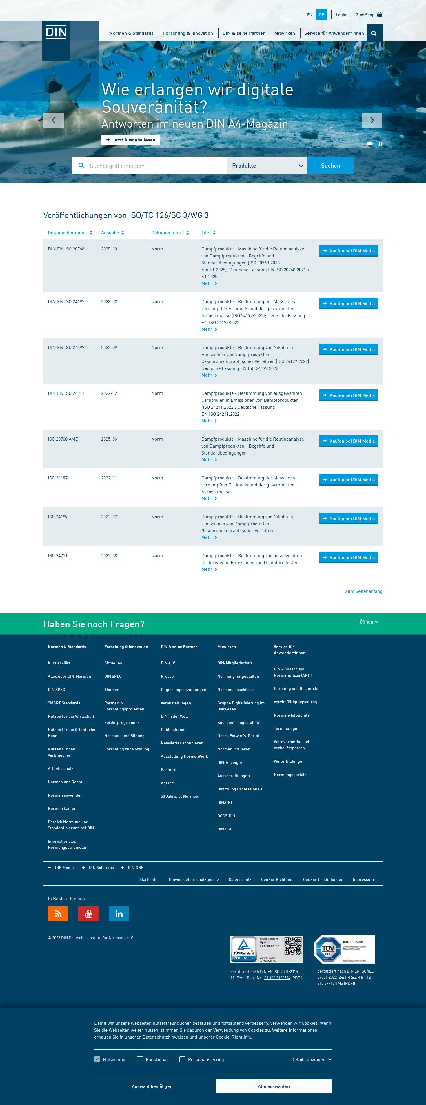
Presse (167, 676)
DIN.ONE (225, 802)
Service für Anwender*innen (334, 33)
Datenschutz (240, 879)
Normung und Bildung (124, 735)
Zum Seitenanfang (364, 591)
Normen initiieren (233, 748)
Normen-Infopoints (292, 714)
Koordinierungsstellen (238, 722)
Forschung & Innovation (188, 33)
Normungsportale (290, 774)
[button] (311, 1059)
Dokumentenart (168, 232)
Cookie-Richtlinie (233, 1036)
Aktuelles (113, 662)
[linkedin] (119, 913)
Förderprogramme (121, 722)
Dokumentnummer (69, 232)
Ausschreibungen (233, 775)
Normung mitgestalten (238, 676)
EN (309, 14)
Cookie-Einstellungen (323, 879)
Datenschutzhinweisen (165, 1036)
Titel (207, 232)
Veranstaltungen (176, 702)
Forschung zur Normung (126, 748)
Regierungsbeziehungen (183, 689)
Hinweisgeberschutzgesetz (194, 879)
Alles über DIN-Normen (69, 676)
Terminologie (286, 728)
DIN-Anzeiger (230, 762)
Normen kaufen (62, 808)
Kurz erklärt (59, 662)
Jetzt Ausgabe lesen (133, 139)
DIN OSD (224, 828)
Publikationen (174, 729)
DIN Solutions (101, 867)
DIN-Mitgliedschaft (234, 662)
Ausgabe (111, 232)
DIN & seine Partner (244, 33)
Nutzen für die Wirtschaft (71, 716)
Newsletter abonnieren (182, 742)
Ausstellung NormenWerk (184, 756)
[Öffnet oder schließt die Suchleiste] (375, 33)
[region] (212, 1046)
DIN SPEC (56, 689)
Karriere (168, 769)
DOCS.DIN (226, 815)
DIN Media (64, 867)
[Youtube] (88, 913)
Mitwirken (284, 33)
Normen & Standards (132, 33)
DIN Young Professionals (240, 788)
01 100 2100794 (277, 977)
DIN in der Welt (174, 716)
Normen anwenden (65, 794)
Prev (53, 120)
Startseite (148, 879)
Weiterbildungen (289, 761)
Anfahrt (168, 782)
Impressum (363, 879)
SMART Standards (64, 702)
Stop (380, 144)
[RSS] (58, 913)
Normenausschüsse (235, 689)
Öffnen (366, 621)
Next (372, 120)
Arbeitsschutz (61, 768)
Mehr (208, 283)
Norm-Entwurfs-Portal (238, 735)
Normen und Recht (65, 781)
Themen (111, 689)
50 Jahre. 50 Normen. (180, 796)
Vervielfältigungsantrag (295, 701)
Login (341, 14)
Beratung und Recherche (297, 688)
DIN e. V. (168, 662)
